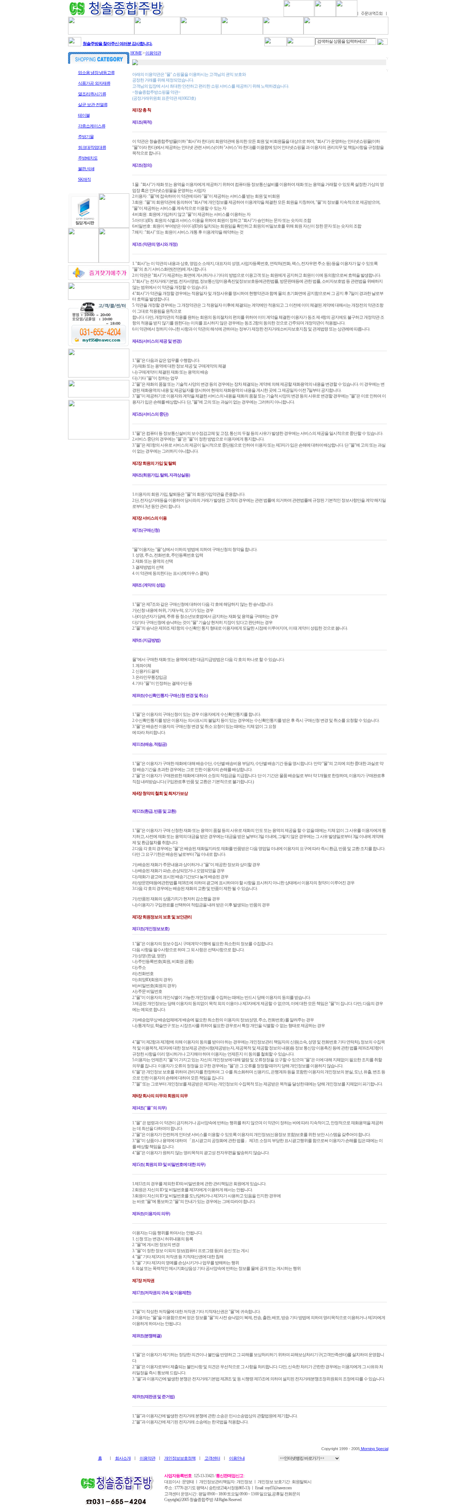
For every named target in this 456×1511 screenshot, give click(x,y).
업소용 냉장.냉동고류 (96, 72)
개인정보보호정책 (180, 1458)
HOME (136, 53)
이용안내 (237, 1458)
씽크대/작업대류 (92, 147)
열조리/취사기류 (92, 94)
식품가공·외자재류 (94, 83)
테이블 (84, 115)
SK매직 (84, 179)
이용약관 (153, 53)
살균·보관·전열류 (93, 104)
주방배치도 (88, 158)
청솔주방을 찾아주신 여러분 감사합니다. (117, 40)
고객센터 (212, 1458)
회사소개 (123, 1458)
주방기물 (86, 136)
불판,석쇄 (86, 168)
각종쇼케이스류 (91, 126)
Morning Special (374, 1449)
